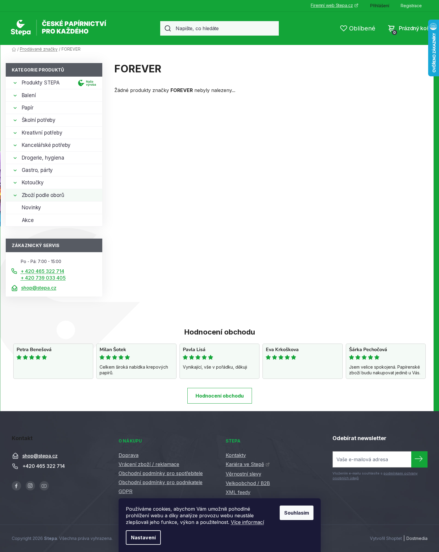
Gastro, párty (37, 170)
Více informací (247, 522)
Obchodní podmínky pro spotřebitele (161, 473)
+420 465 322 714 (43, 466)
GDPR (125, 491)
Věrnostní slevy (243, 474)
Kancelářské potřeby (46, 145)
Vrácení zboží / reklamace (149, 464)
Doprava (128, 455)
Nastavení (143, 538)
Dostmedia (417, 538)
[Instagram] (30, 485)
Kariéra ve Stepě (245, 464)
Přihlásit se (419, 459)
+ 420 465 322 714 (42, 271)
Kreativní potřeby (42, 133)
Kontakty (236, 455)
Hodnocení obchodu (220, 396)
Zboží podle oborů (43, 195)
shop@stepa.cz (38, 288)
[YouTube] (44, 485)
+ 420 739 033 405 (43, 278)
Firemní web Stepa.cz (332, 5)
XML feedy (238, 492)
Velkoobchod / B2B (248, 483)
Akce (28, 220)
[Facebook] (16, 485)
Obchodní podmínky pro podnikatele (160, 482)
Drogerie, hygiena (43, 158)
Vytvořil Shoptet (386, 538)
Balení (29, 95)
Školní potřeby (39, 120)
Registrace (411, 5)
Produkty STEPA (41, 83)
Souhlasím (296, 513)
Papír (27, 108)
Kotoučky (33, 182)
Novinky (31, 208)
